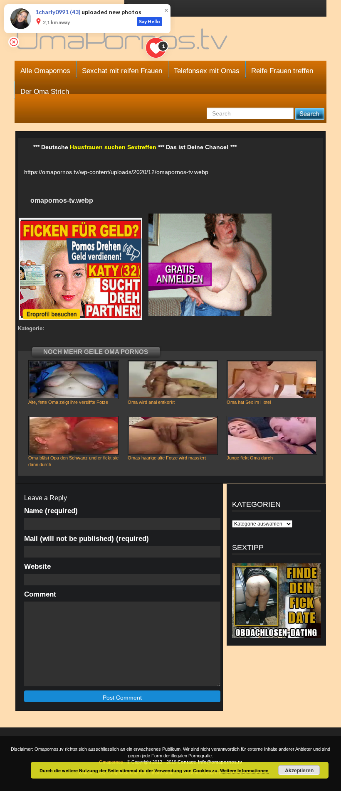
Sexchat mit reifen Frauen (122, 71)
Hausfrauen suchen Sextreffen (113, 147)
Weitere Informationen (244, 770)
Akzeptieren (299, 770)
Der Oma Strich (44, 92)
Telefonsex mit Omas (207, 71)
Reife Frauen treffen (282, 71)
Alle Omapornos (45, 71)
